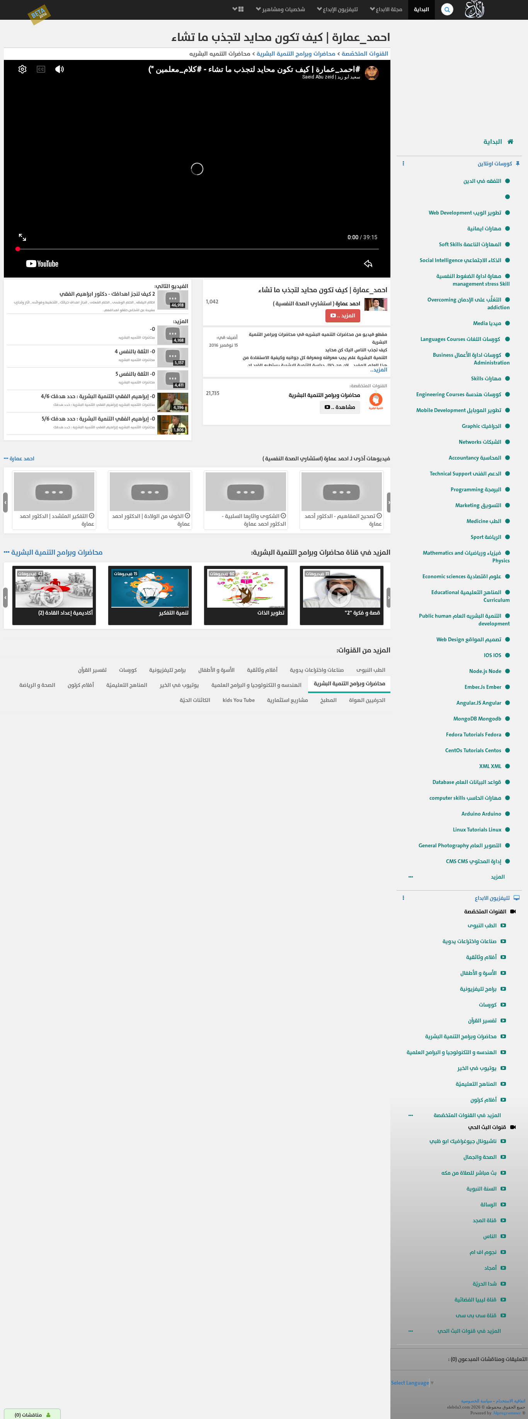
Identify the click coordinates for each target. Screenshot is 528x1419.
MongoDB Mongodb (477, 718)
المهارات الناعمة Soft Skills (470, 244)
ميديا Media (487, 323)
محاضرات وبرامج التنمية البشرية (461, 1036)
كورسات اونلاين (495, 164)
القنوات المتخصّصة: (368, 386)
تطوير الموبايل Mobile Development (458, 410)
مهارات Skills (486, 378)
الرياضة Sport (486, 537)
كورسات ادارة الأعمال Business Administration (471, 359)
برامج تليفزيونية (478, 989)
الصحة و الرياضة (37, 685)
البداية (421, 9)
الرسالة (488, 1204)
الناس (490, 1236)
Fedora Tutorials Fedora (473, 734)
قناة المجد (485, 1220)
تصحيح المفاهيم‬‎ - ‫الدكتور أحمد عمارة (343, 520)
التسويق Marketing (478, 505)
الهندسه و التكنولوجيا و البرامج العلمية (452, 1052)
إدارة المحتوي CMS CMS (473, 861)
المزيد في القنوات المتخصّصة (468, 1115)
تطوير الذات (247, 593)
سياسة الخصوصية (476, 1401)
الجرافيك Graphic (481, 426)
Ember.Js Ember (483, 687)
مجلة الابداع (388, 9)
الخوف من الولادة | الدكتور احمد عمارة (151, 520)
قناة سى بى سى (476, 1315)
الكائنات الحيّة (195, 700)
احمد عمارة (348, 303)
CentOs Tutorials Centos (473, 750)
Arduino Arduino (481, 813)
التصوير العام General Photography (460, 845)
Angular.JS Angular (478, 702)
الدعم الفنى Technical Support (465, 473)
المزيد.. (378, 369)
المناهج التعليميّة (476, 1084)
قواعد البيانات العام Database (467, 782)
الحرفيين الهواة (367, 700)
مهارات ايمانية (484, 228)
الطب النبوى (482, 925)
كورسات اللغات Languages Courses (461, 339)
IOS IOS (492, 655)
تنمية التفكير (151, 593)
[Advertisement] (459, 75)
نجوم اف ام (483, 1252)
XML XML (490, 766)
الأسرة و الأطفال (478, 973)
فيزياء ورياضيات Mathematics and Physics (466, 557)
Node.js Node (485, 671)
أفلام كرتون (483, 1099)
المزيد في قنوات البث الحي (470, 1331)
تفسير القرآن (482, 1020)
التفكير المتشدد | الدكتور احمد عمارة (57, 520)
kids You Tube (239, 700)
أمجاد (490, 1268)
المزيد (498, 876)
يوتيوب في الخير (477, 1068)
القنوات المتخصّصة (485, 912)
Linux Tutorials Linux (477, 829)
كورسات (488, 1004)
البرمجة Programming (476, 489)
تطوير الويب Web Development (465, 212)
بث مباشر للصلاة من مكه (469, 1173)
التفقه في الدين (482, 181)
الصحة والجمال (480, 1157)
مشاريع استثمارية (287, 700)
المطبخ (328, 700)
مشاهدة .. (342, 407)
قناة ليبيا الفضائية (476, 1299)
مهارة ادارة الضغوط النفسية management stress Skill (473, 280)
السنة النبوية (482, 1188)
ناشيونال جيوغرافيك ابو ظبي (463, 1141)
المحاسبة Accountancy (475, 457)
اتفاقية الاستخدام (510, 1401)
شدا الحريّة (485, 1283)
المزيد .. (345, 315)
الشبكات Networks (480, 442)
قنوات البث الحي (487, 1127)
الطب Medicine (484, 521)
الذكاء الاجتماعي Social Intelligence (460, 260)
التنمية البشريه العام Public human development (464, 620)
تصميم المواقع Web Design (468, 639)
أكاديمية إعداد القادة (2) (55, 593)
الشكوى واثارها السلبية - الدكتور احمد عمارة (254, 520)
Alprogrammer (507, 1412)
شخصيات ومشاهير (283, 9)
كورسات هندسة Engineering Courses (458, 394)
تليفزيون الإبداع (340, 9)
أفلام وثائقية (481, 957)
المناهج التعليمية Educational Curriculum (470, 596)
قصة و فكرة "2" (343, 593)
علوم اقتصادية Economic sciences (461, 576)
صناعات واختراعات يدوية (470, 941)
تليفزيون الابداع (492, 898)
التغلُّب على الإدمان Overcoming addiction (469, 303)
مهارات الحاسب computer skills (465, 798)
